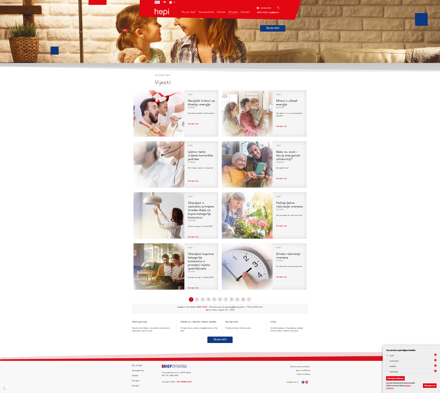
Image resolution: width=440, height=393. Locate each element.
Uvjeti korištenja (303, 374)
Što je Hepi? (189, 12)
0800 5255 (262, 13)
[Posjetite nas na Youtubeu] (306, 382)
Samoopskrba (206, 12)
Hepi (156, 75)
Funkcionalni (394, 361)
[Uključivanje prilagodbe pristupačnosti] (165, 2)
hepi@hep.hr (274, 13)
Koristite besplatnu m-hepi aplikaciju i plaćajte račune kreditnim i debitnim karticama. (286, 329)
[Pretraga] (278, 8)
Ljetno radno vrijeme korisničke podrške (200, 155)
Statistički (393, 366)
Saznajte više (193, 124)
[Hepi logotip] (162, 12)
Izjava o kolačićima (303, 370)
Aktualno (233, 12)
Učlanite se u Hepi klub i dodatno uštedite (198, 322)
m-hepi (273, 322)
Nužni (392, 355)
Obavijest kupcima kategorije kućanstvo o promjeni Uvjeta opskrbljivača (201, 261)
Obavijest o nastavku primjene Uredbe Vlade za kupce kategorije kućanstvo (201, 210)
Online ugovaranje (139, 322)
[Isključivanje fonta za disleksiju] (157, 2)
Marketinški (394, 372)
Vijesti (168, 75)
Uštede (221, 12)
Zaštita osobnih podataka (300, 367)
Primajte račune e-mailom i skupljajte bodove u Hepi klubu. (198, 329)
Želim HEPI (272, 28)
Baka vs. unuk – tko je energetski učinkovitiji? (288, 155)
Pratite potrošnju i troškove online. (238, 328)
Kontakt (245, 12)
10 (243, 299)
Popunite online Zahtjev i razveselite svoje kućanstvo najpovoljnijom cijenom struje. (151, 329)
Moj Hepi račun (231, 322)
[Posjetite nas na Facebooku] (303, 382)
